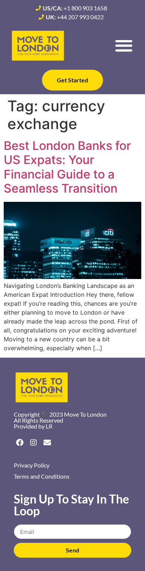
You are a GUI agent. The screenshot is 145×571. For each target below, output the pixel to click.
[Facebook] (20, 443)
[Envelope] (47, 443)
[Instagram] (33, 443)
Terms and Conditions (42, 476)
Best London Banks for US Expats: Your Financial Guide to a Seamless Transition (67, 167)
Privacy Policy (31, 465)
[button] (124, 46)
